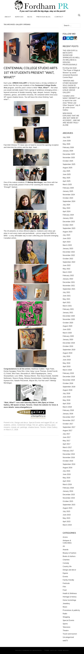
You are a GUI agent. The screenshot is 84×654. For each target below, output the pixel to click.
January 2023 (68, 248)
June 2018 (67, 397)
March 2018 (67, 407)
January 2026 (68, 151)
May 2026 (66, 144)
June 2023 (67, 238)
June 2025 (67, 174)
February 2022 (68, 275)
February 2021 (68, 309)
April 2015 (66, 521)
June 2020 (67, 329)
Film (64, 587)
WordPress (37, 650)
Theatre (66, 630)
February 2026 (68, 147)
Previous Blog (43, 17)
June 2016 (67, 474)
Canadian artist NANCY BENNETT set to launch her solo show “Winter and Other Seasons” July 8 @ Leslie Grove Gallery (71, 103)
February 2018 (68, 410)
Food (64, 590)
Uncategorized (68, 637)
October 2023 (68, 225)
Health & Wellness (70, 593)
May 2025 (66, 178)
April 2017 (66, 444)
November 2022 (69, 255)
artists (13, 425)
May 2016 (66, 478)
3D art (52, 423)
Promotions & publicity (71, 610)
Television (66, 627)
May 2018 (66, 400)
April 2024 (66, 211)
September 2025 (69, 164)
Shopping (66, 617)
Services (19, 17)
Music (65, 607)
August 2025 (67, 168)
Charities (66, 560)
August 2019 (67, 353)
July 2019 (66, 356)
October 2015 (68, 501)
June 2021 (67, 296)
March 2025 (67, 184)
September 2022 (69, 262)
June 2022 (67, 265)
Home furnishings (69, 600)
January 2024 (68, 218)
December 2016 (69, 454)
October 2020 (68, 323)
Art (12, 423)
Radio (65, 614)
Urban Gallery (52, 427)
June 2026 (67, 141)
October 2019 (68, 346)
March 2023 (67, 245)
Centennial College (24, 425)
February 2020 (68, 336)
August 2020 (67, 326)
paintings (23, 427)
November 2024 (69, 195)
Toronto (43, 427)
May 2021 (66, 299)
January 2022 (68, 279)
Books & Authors (69, 556)
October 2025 (68, 161)
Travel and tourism (70, 634)
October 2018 (68, 383)
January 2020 (68, 339)
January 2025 (68, 191)
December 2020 (69, 316)
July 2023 (66, 235)
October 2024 (68, 198)
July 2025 (66, 171)
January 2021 (68, 313)
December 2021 (69, 282)
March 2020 (67, 333)
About (8, 17)
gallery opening (44, 425)
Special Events (34, 423)
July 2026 (66, 137)
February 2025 (68, 188)
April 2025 (66, 181)
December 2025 (69, 154)
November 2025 (69, 157)
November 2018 (69, 380)
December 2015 (69, 495)
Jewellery (66, 603)
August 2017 (67, 430)
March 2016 (67, 484)
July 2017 (66, 434)
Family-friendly (68, 580)
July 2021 (66, 292)
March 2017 (67, 447)
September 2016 (69, 464)
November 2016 (69, 457)
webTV (65, 641)
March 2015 (67, 525)
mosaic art (15, 427)
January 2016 (68, 491)
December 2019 (69, 343)
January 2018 (68, 414)
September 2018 (69, 387)
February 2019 (68, 373)
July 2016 (66, 471)
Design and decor (21, 423)
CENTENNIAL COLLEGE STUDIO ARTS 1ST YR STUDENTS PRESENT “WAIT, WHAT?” (30, 72)
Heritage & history (70, 597)
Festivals (66, 583)
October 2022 (68, 259)
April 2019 (66, 366)
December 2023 (69, 222)
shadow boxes (33, 427)
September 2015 (69, 505)
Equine (65, 573)
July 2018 (66, 393)
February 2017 (68, 451)
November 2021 (69, 286)
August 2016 (67, 468)
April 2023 (66, 242)
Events (65, 577)
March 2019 (67, 370)
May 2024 (66, 208)
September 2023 (69, 228)
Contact (59, 17)
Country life (67, 566)
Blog (30, 17)
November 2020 (69, 319)
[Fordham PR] (42, 6)
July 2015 (66, 511)
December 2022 (69, 252)
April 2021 (66, 302)
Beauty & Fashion (69, 553)
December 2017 (69, 417)
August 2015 (67, 508)
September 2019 (69, 350)
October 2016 (68, 461)
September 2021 (69, 289)
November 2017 (69, 420)
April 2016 (66, 481)
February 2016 (68, 488)
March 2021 (67, 306)
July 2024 (66, 205)
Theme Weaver (63, 650)
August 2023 (67, 232)
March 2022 (67, 272)
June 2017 (67, 437)
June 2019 (67, 360)
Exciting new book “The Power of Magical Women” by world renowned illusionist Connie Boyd (71, 72)
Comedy (66, 563)
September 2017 (69, 427)
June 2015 (67, 515)
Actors (65, 537)
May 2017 (66, 441)
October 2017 (68, 424)
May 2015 (66, 518)
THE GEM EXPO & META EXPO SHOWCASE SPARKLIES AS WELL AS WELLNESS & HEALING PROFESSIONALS (71, 58)
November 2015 (69, 498)
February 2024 (68, 215)
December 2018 (69, 377)
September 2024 (69, 201)
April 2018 (66, 404)
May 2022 (66, 269)
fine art (35, 425)
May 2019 (66, 363)
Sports (65, 624)
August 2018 (67, 390)
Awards (65, 550)
